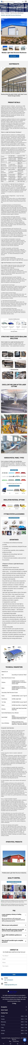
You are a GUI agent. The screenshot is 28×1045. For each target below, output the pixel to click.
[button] (1, 48)
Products (7, 13)
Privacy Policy (16, 1041)
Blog (10, 1041)
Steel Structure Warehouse (16, 13)
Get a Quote (13, 56)
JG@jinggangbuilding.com (10, 984)
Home (2, 13)
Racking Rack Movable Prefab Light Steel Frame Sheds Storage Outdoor (14, 95)
